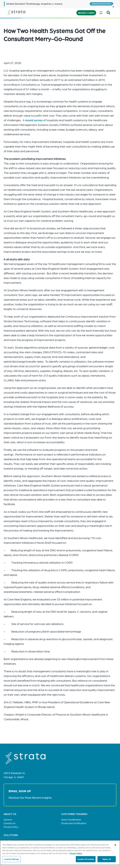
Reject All (106, 859)
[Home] (22, 12)
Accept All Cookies (85, 859)
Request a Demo (86, 13)
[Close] (115, 845)
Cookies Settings (11, 859)
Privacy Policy (76, 853)
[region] (60, 852)
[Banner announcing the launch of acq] (60, 3)
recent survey (34, 120)
